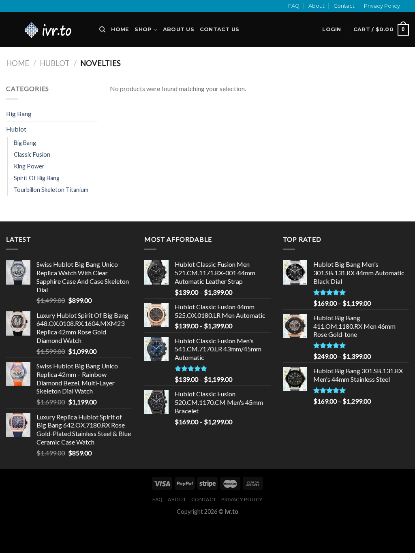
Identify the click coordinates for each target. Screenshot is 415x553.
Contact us (220, 29)
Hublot (55, 63)
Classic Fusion (32, 154)
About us (178, 29)
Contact (344, 6)
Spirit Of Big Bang (37, 177)
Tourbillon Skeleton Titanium (51, 189)
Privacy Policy (382, 6)
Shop (143, 29)
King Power (29, 166)
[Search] (102, 29)
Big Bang (19, 113)
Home (120, 29)
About (316, 6)
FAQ (293, 6)
